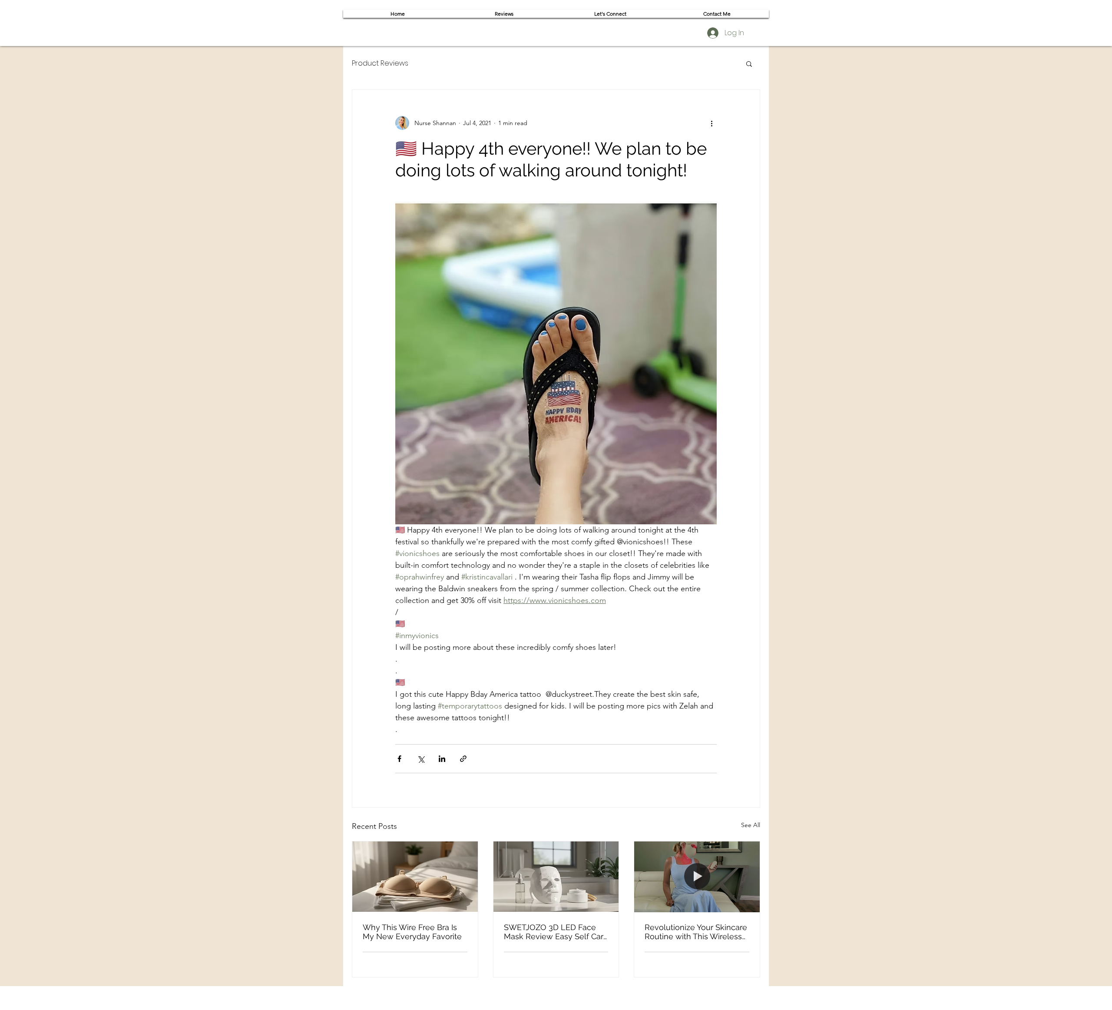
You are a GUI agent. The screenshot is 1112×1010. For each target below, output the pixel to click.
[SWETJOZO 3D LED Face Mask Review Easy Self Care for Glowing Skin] (556, 876)
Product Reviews (380, 63)
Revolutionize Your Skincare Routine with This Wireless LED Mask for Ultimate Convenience (696, 932)
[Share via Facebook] (399, 759)
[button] (749, 63)
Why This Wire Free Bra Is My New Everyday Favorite (412, 932)
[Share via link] (463, 759)
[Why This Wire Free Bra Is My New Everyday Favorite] (415, 876)
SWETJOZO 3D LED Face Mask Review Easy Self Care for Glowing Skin (556, 932)
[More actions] (711, 123)
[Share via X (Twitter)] (421, 759)
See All (750, 825)
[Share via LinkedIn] (442, 759)
